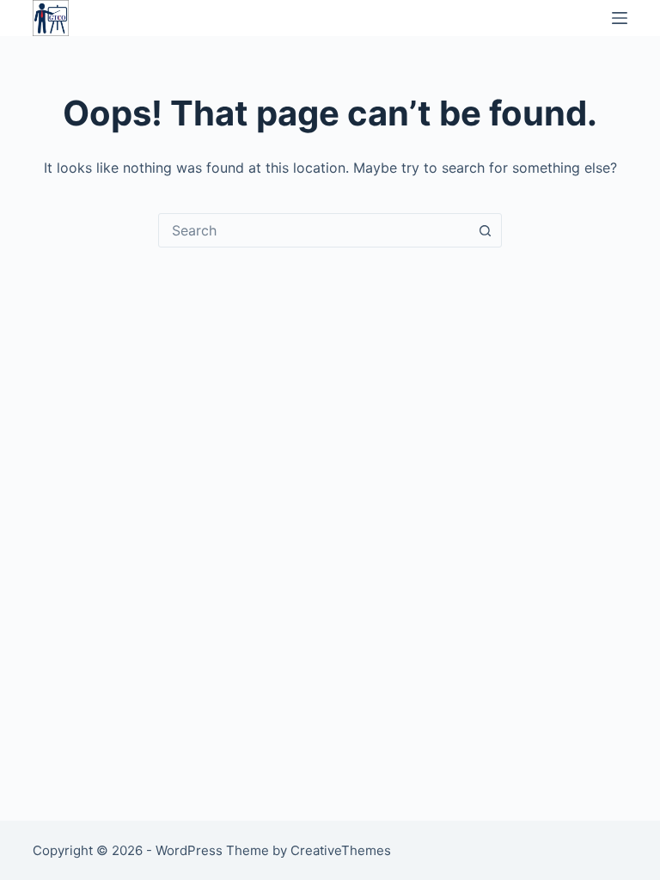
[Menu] (619, 18)
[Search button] (484, 230)
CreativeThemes (340, 850)
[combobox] (313, 230)
